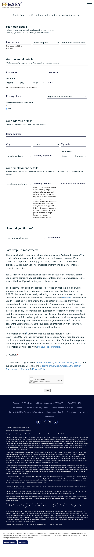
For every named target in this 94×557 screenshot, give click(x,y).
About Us (83, 412)
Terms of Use (58, 407)
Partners (66, 297)
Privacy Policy (74, 362)
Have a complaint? (54, 412)
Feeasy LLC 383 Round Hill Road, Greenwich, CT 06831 (38, 403)
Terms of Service (44, 362)
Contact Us (49, 416)
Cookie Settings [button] (9, 542)
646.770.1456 (74, 403)
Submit (47, 390)
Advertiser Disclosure (22, 407)
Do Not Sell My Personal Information (26, 412)
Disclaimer (71, 412)
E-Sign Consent (74, 407)
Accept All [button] (22, 542)
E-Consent (59, 362)
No (9, 108)
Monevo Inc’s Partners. (49, 346)
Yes (9, 104)
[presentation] (46, 379)
